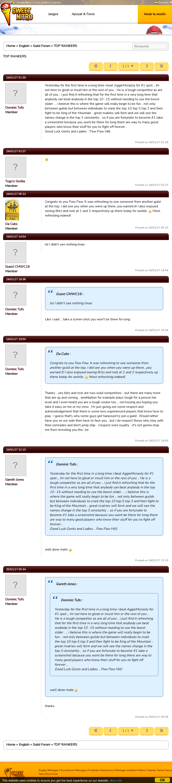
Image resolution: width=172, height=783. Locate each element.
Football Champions (100, 770)
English (24, 46)
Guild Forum (41, 46)
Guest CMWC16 (17, 266)
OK (162, 780)
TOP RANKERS (65, 46)
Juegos (53, 14)
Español (163, 2)
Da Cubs (11, 224)
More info (116, 780)
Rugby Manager (49, 770)
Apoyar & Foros (83, 14)
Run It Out (52, 774)
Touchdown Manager (73, 770)
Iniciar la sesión (155, 14)
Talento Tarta (155, 770)
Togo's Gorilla (15, 181)
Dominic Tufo (14, 107)
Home (10, 46)
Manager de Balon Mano (130, 770)
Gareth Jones (14, 479)
